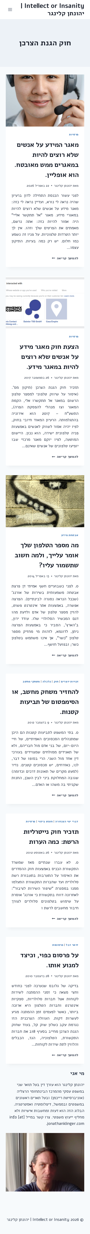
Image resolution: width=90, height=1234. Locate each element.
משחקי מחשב (31, 681)
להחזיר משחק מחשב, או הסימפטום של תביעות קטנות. (45, 701)
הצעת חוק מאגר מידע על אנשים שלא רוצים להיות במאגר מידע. (48, 356)
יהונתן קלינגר (63, 185)
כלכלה (46, 681)
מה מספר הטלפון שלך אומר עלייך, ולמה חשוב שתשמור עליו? (46, 555)
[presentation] (45, 100)
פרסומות (57, 945)
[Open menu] (10, 9)
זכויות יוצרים (69, 681)
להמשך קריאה (65, 258)
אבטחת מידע (69, 535)
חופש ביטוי (45, 821)
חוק (56, 681)
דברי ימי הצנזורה (66, 821)
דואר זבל (72, 945)
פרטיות (73, 134)
